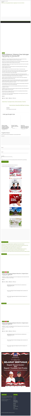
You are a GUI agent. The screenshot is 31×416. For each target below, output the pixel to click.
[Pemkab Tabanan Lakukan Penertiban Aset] (15, 116)
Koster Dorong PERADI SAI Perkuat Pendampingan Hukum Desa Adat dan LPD (11, 246)
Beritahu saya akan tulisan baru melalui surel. (8, 166)
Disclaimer (14, 397)
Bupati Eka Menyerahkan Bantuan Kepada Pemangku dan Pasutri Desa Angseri (25, 126)
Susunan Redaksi (15, 408)
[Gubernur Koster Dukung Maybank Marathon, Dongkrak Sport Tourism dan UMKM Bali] (15, 255)
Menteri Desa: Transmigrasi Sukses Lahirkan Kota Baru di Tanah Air (13, 101)
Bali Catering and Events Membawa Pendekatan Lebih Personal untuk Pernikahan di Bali (12, 250)
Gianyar (3, 321)
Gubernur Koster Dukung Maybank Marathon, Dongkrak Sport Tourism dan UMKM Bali (15, 274)
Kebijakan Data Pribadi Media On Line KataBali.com (15, 401)
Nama (2, 147)
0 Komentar (12, 57)
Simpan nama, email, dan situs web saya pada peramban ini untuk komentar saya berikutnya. (14, 159)
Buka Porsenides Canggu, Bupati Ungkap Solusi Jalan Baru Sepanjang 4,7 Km (11, 247)
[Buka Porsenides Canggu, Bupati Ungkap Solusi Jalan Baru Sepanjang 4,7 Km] (4, 345)
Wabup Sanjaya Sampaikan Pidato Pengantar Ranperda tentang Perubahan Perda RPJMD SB (5, 127)
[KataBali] (2, 22)
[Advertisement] (16, 18)
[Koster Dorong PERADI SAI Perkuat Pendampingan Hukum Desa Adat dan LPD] (4, 290)
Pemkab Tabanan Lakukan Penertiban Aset (14, 126)
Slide (7, 321)
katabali (9, 57)
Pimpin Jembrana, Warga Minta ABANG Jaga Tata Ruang (19, 105)
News (5, 321)
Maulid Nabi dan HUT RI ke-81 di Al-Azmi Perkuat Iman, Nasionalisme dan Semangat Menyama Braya (14, 245)
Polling (14, 407)
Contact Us (14, 396)
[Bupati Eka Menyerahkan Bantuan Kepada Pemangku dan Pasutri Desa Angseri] (25, 116)
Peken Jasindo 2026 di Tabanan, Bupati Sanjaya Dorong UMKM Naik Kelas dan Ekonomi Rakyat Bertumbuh (15, 251)
